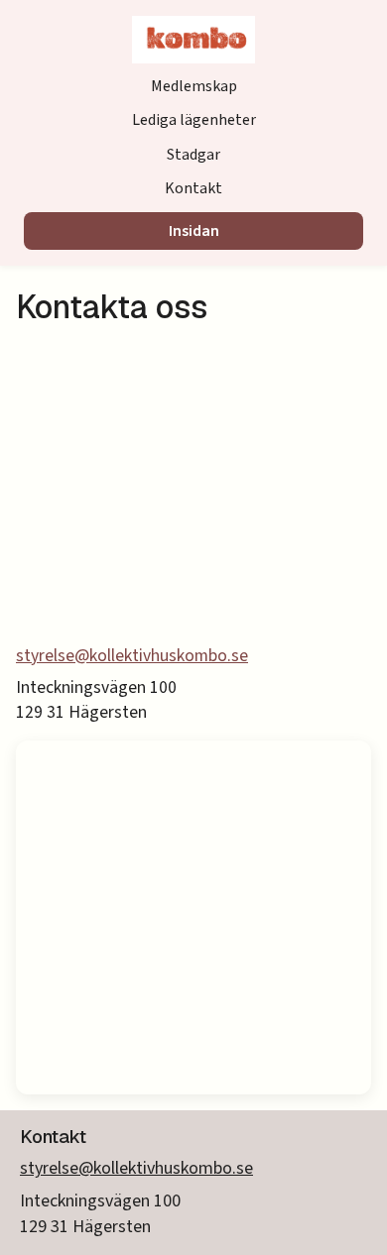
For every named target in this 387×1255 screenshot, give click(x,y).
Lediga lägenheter (194, 120)
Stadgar (193, 155)
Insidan (194, 231)
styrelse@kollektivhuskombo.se (132, 655)
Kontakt (193, 188)
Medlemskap (194, 86)
